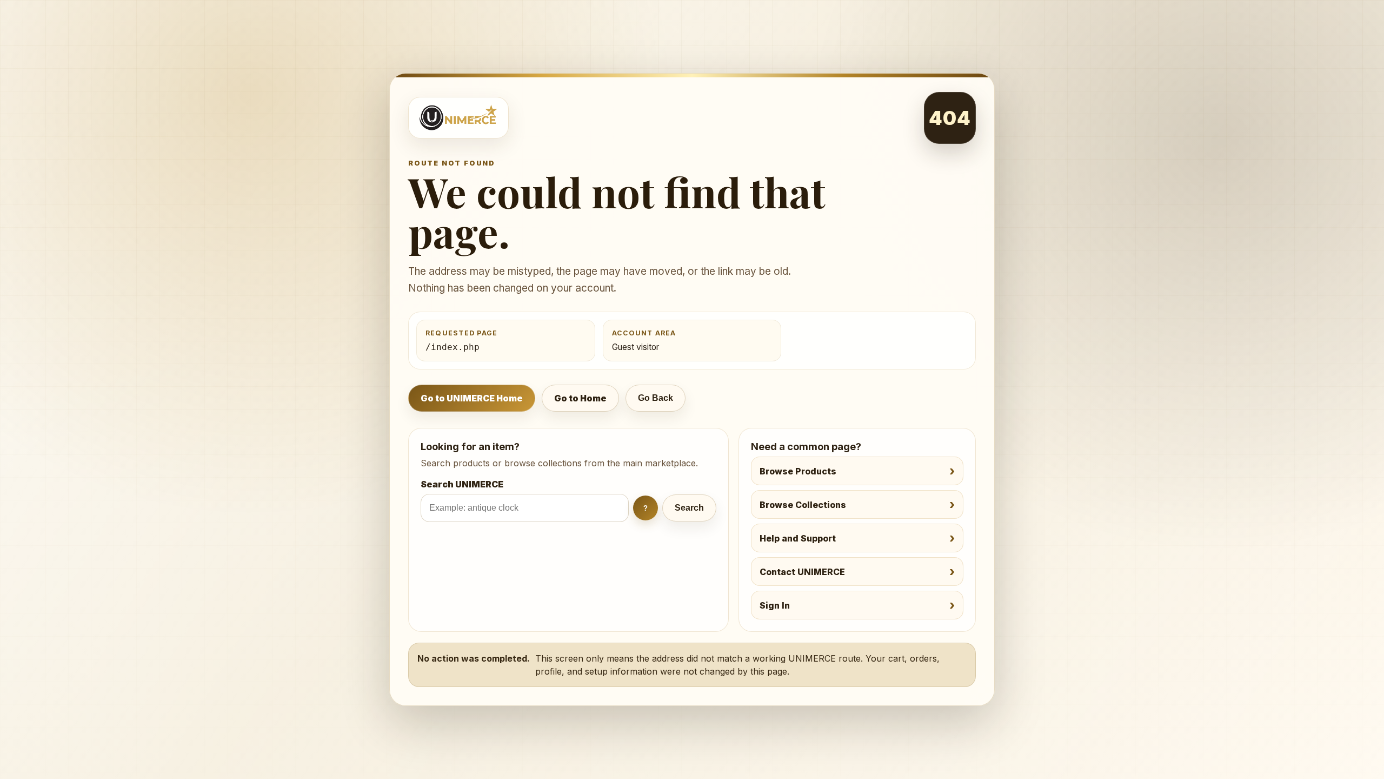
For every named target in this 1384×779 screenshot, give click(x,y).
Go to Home (580, 398)
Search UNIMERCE (462, 484)
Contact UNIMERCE (802, 571)
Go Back (655, 397)
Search (689, 507)
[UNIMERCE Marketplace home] (458, 117)
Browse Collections (803, 504)
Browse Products (798, 471)
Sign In (775, 605)
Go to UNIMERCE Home (472, 398)
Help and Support (798, 538)
